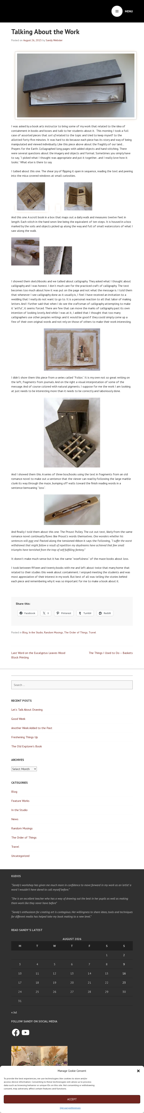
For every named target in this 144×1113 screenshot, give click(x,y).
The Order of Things (76, 632)
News (14, 819)
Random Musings (53, 632)
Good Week (18, 719)
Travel (92, 632)
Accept (72, 1099)
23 (124, 982)
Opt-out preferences (70, 1107)
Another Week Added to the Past (31, 728)
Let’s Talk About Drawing (27, 709)
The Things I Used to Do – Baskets (111, 653)
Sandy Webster (54, 40)
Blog (25, 632)
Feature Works (20, 801)
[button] (138, 1071)
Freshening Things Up (24, 737)
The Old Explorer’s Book (26, 746)
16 (124, 973)
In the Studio (36, 632)
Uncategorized (20, 856)
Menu (129, 11)
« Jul (14, 1012)
